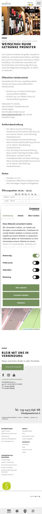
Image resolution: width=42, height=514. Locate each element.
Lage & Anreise (5, 431)
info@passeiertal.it (30, 413)
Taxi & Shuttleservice (7, 441)
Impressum (26, 417)
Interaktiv (26, 442)
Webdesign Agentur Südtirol (4, 497)
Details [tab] (20, 216)
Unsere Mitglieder (27, 439)
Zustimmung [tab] (8, 216)
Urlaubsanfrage (5, 460)
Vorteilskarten (5, 436)
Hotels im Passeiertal (7, 462)
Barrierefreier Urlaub (28, 436)
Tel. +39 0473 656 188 (27, 410)
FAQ (23, 433)
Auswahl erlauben (21, 295)
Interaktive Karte (27, 449)
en (35, 496)
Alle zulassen (21, 288)
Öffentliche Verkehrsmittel (9, 433)
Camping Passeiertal (7, 474)
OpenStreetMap (28, 329)
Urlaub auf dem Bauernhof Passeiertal (9, 471)
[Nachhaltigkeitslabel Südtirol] (6, 486)
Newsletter (25, 444)
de (28, 496)
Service (24, 429)
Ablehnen (21, 303)
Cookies (32, 417)
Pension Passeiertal (7, 467)
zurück (32, 11)
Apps (23, 447)
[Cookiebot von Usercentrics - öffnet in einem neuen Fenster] (29, 209)
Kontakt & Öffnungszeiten (8, 439)
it (32, 496)
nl (39, 496)
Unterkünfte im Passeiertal (7, 456)
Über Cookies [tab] (33, 216)
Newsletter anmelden (13, 367)
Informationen (6, 429)
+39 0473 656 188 (9, 386)
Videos (24, 452)
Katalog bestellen (27, 431)
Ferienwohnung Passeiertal (9, 465)
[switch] (36, 263)
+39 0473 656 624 (9, 388)
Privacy (20, 417)
